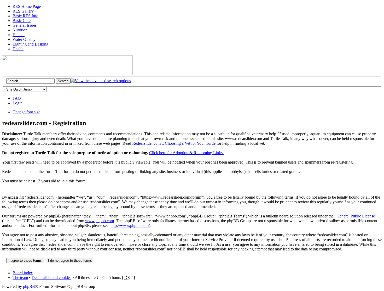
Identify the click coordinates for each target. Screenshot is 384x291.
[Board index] (67, 73)
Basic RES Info (25, 16)
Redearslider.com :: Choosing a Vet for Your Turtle (174, 143)
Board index (23, 273)
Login (17, 103)
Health (18, 49)
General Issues (25, 25)
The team (20, 277)
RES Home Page (27, 6)
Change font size (26, 112)
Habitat (19, 34)
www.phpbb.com (99, 221)
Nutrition (20, 30)
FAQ (17, 98)
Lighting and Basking (30, 44)
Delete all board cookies (51, 277)
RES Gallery (23, 11)
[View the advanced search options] (101, 81)
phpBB (29, 286)
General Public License (355, 216)
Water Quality (24, 39)
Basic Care (22, 20)
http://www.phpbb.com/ (130, 225)
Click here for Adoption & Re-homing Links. (186, 152)
